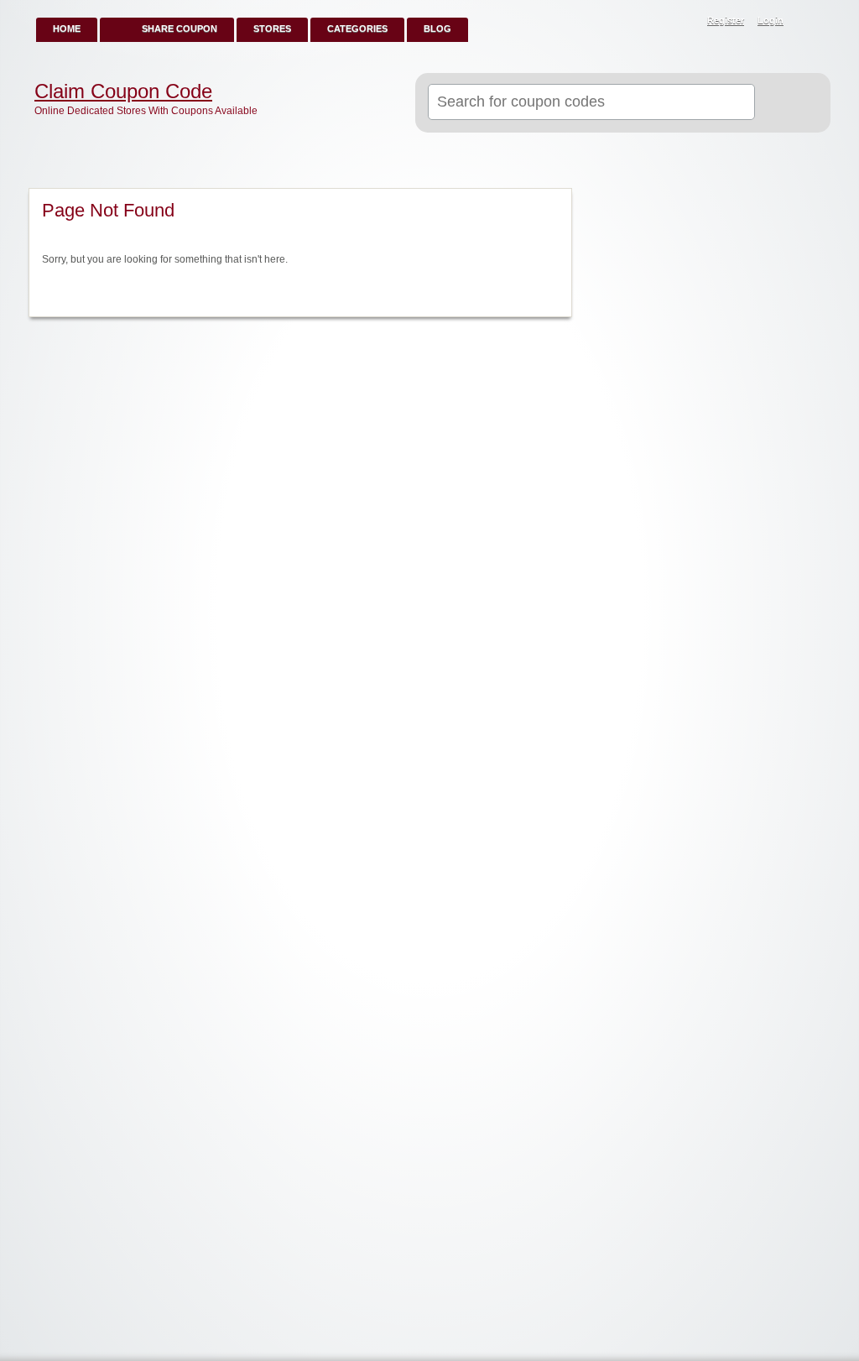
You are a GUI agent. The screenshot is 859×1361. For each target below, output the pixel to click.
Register (725, 20)
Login (770, 20)
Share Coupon (179, 28)
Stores (272, 28)
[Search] (785, 103)
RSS (808, 22)
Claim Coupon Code (123, 91)
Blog (437, 28)
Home (67, 28)
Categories (357, 28)
